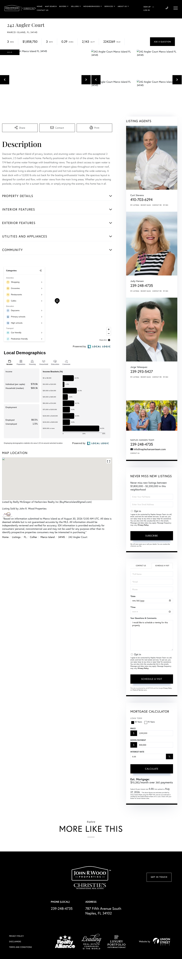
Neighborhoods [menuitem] (91, 6)
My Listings (134, 205)
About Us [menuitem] (122, 6)
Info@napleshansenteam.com (150, 449)
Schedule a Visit (162, 566)
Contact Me (157, 205)
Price (133, 728)
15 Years (151, 721)
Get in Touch (159, 877)
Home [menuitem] (40, 6)
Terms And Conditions (20, 947)
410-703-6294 (141, 199)
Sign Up (146, 7)
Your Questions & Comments (143, 618)
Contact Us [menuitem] (42, 10)
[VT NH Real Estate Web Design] (161, 941)
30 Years (138, 721)
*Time (133, 607)
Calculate (151, 768)
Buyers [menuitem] (62, 6)
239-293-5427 (141, 371)
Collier (33, 537)
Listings (16, 537)
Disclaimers (15, 941)
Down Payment (138, 740)
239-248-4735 (167, 8)
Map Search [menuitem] (51, 6)
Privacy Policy (143, 525)
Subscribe (151, 535)
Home (5, 537)
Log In (146, 10)
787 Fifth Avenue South (103, 910)
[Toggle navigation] (175, 8)
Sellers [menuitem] (75, 6)
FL (25, 537)
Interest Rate (137, 751)
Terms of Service (138, 690)
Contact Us (134, 453)
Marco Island (48, 537)
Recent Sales (146, 205)
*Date (133, 596)
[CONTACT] (162, 41)
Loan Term (136, 718)
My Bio (165, 205)
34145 (61, 537)
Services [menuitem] (108, 6)
